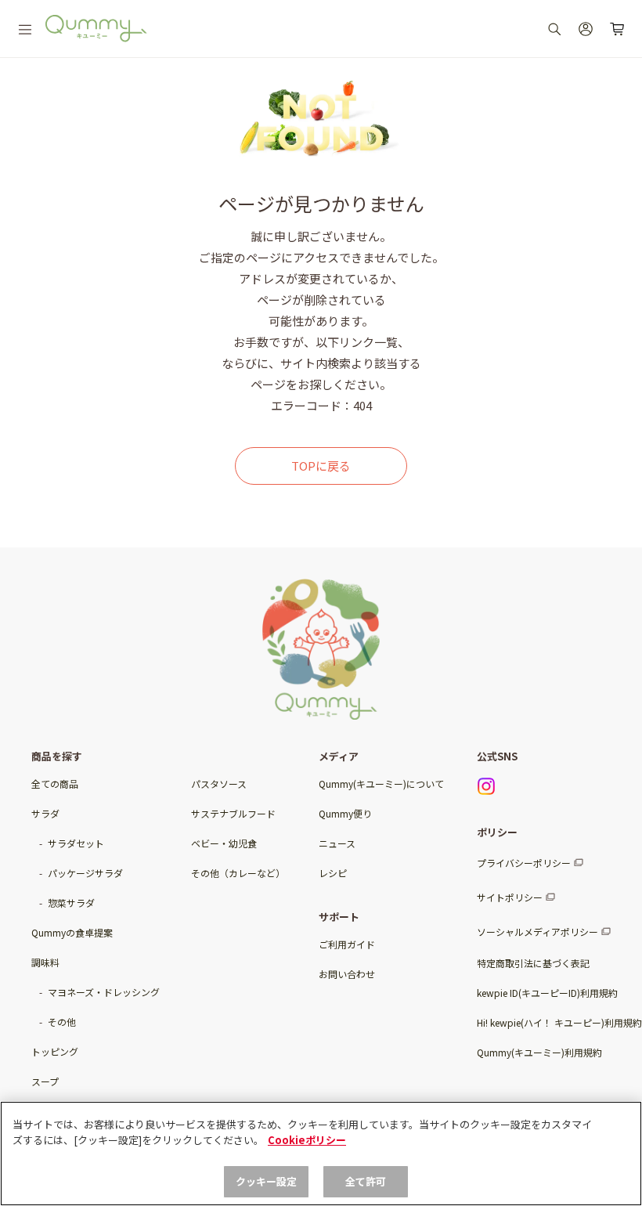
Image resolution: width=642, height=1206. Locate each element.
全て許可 (366, 1181)
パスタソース (219, 783)
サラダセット (76, 843)
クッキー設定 (267, 1181)
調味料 (45, 962)
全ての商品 (54, 783)
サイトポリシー (510, 897)
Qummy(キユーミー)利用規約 (539, 1052)
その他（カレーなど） (238, 872)
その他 (62, 1021)
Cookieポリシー (307, 1139)
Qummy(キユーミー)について (381, 783)
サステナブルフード (233, 813)
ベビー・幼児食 (224, 843)
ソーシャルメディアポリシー (537, 931)
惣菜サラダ (71, 902)
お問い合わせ (347, 973)
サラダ (45, 813)
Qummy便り (345, 813)
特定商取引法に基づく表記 (533, 962)
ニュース (337, 843)
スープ (45, 1081)
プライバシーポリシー (524, 862)
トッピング (54, 1051)
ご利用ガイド (347, 944)
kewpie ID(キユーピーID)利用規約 (547, 992)
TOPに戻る (321, 465)
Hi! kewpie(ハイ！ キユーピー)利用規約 (559, 1022)
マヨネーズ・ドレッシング (104, 991)
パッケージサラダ (85, 872)
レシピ (333, 872)
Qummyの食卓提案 (72, 932)
